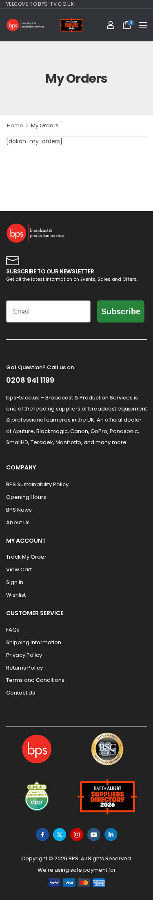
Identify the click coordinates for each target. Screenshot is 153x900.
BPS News (19, 510)
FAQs (13, 630)
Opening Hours (26, 497)
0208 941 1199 (30, 380)
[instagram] (76, 834)
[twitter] (59, 834)
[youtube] (93, 834)
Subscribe (120, 311)
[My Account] (110, 25)
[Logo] (25, 25)
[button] (143, 25)
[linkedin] (111, 834)
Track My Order (26, 557)
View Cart (19, 569)
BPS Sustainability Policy (37, 484)
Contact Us (20, 693)
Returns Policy (24, 668)
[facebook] (42, 834)
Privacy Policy (24, 655)
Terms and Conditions (35, 680)
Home (15, 125)
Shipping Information (33, 642)
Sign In (14, 582)
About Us (18, 522)
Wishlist (16, 595)
